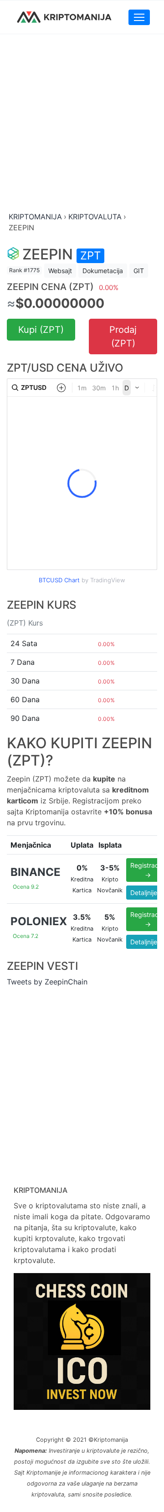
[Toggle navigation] (139, 17)
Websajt (60, 270)
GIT (138, 270)
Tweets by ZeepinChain (47, 981)
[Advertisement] (82, 123)
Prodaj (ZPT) (123, 336)
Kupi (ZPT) (41, 329)
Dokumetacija (102, 270)
